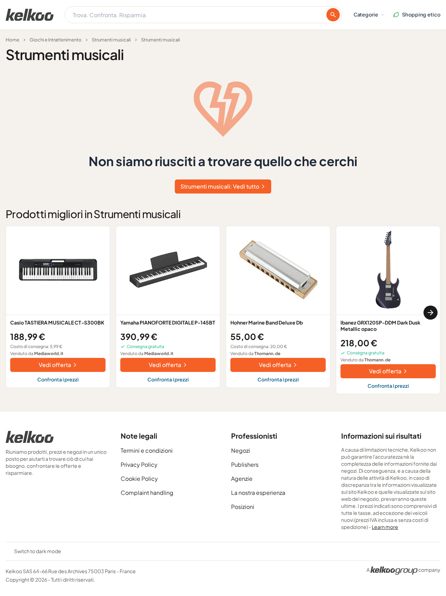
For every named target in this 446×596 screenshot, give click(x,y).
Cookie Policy (139, 478)
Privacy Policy (139, 464)
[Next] (430, 313)
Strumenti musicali (111, 39)
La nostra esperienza (258, 492)
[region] (223, 313)
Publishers (245, 464)
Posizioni (242, 506)
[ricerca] (333, 14)
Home (12, 39)
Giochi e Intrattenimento (56, 39)
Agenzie (242, 478)
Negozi (240, 450)
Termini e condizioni (147, 450)
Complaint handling (147, 492)
